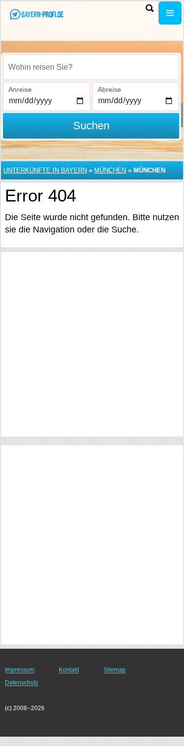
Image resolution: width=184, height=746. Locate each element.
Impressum (19, 669)
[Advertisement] (92, 344)
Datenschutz (21, 682)
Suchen (91, 125)
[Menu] (170, 13)
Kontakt (69, 669)
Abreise (109, 89)
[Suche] (150, 8)
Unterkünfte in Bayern (45, 170)
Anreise (20, 89)
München (110, 170)
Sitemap (115, 669)
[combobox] (91, 67)
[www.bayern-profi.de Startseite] (37, 14)
